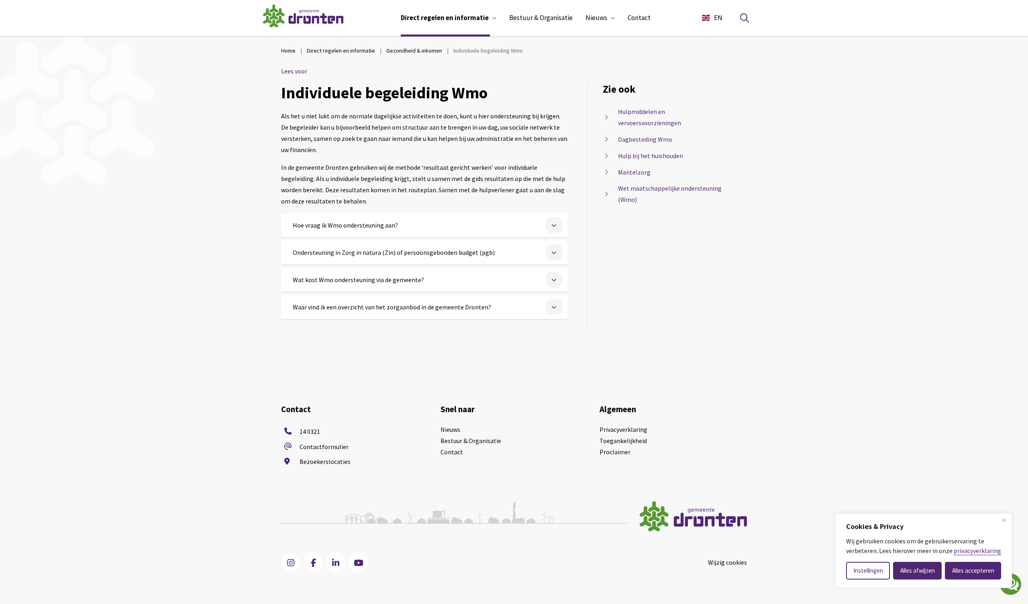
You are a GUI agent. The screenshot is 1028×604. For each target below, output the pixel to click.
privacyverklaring (977, 551)
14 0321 (310, 431)
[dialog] (923, 550)
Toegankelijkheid (623, 441)
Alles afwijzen (917, 570)
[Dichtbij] (1003, 520)
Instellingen (868, 570)
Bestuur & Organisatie (541, 17)
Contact (639, 17)
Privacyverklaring (623, 429)
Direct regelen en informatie (445, 17)
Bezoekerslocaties (325, 462)
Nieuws (596, 17)
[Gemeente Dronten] (303, 17)
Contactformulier (324, 447)
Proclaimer (615, 452)
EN (718, 17)
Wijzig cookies (727, 562)
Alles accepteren (973, 570)
